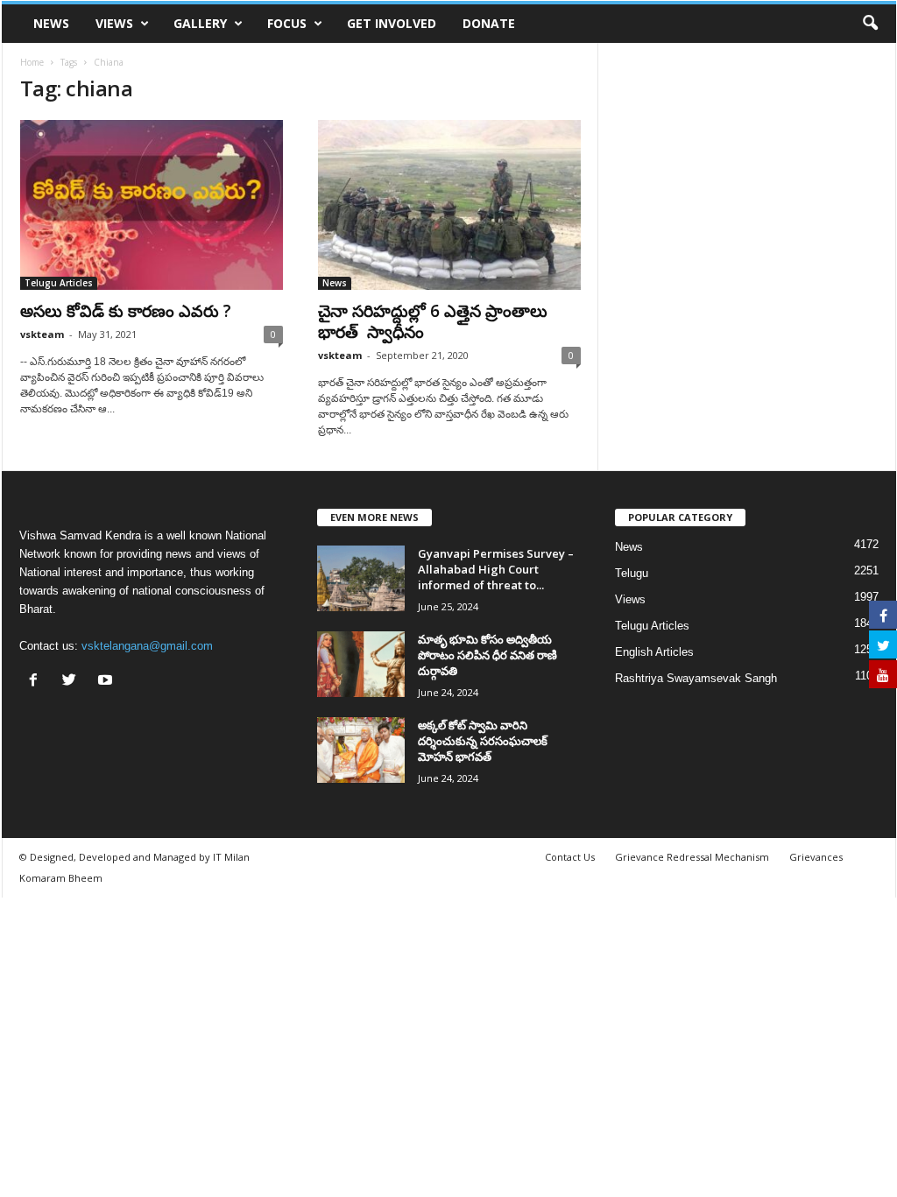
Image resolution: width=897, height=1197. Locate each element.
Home (32, 62)
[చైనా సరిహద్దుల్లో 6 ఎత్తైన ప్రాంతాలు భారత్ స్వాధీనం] (449, 205)
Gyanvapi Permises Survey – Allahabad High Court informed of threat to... (496, 569)
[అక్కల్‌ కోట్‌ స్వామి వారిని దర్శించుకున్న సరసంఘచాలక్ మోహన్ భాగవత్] (361, 750)
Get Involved (391, 23)
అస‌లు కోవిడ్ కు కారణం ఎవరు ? (125, 310)
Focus (287, 23)
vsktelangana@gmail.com (147, 645)
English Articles (654, 651)
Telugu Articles (59, 283)
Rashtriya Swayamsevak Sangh (696, 678)
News (51, 23)
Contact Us (570, 856)
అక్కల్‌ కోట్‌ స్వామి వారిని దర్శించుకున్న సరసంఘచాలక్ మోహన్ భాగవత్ (482, 740)
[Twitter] (73, 681)
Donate (489, 23)
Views (114, 23)
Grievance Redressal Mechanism (692, 856)
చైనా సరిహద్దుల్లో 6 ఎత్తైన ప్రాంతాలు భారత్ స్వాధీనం (432, 321)
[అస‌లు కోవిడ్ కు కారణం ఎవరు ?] (151, 205)
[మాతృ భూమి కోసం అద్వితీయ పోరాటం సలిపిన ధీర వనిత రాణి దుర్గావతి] (361, 664)
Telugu (631, 573)
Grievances (816, 856)
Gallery (200, 23)
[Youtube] (107, 681)
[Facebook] (37, 681)
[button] (870, 23)
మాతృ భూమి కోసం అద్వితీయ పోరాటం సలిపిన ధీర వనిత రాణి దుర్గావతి (487, 655)
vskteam (42, 334)
